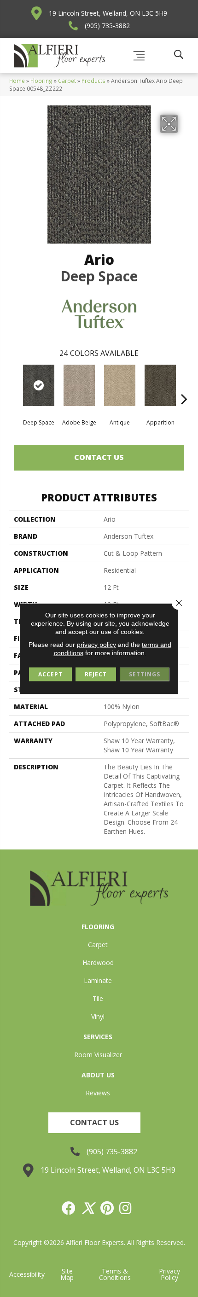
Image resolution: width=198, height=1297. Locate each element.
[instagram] (125, 1208)
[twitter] (88, 1208)
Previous (14, 385)
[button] (94, 1122)
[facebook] (69, 1208)
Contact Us (99, 457)
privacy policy (96, 644)
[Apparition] (160, 385)
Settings (144, 674)
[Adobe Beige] (79, 385)
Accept (50, 674)
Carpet (67, 80)
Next (184, 385)
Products (93, 80)
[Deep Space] (38, 385)
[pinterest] (107, 1208)
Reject (96, 674)
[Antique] (119, 385)
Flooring (41, 80)
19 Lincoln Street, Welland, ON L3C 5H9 (108, 13)
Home (17, 80)
